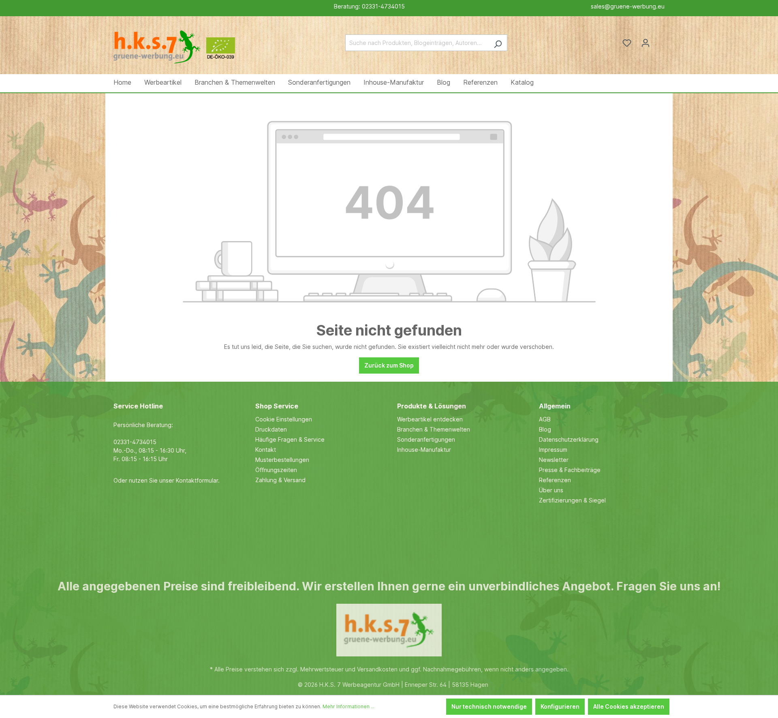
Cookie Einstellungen (283, 419)
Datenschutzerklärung (568, 439)
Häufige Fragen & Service (290, 439)
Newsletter (554, 459)
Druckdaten (271, 429)
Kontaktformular (197, 480)
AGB (545, 419)
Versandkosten (377, 669)
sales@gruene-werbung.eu (628, 6)
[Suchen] (497, 42)
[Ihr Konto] (645, 43)
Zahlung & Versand (280, 480)
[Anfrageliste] (660, 40)
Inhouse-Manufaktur (424, 449)
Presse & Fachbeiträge (570, 469)
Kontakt (265, 449)
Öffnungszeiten (276, 469)
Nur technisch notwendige (489, 706)
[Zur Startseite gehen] (174, 41)
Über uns (551, 490)
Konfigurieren (560, 706)
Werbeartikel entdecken (430, 419)
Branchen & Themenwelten (433, 429)
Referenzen (555, 480)
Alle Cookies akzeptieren (628, 706)
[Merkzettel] (627, 43)
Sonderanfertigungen (426, 439)
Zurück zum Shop (389, 365)
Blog (545, 429)
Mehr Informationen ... (348, 706)
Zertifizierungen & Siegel (572, 500)
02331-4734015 (383, 6)
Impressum (553, 449)
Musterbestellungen (282, 459)
